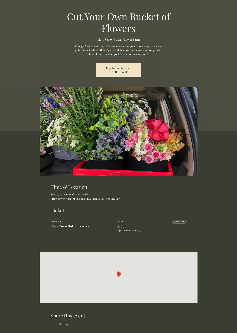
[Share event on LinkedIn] (67, 324)
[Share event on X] (60, 324)
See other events (118, 72)
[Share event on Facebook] (52, 324)
